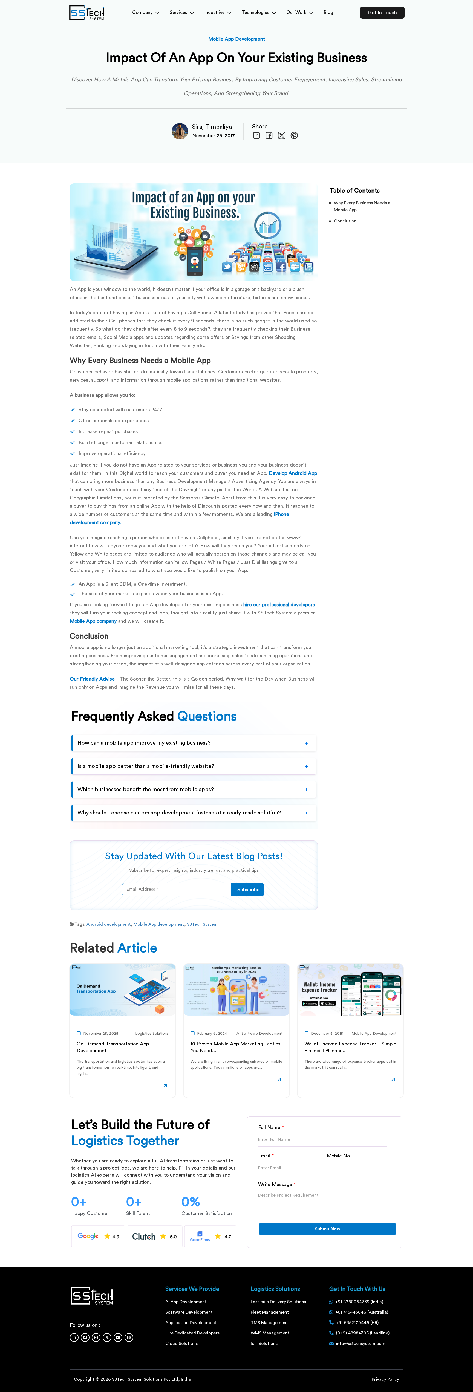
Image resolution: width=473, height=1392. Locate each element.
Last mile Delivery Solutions (278, 1302)
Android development (108, 924)
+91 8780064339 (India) (359, 1302)
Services (178, 12)
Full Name (271, 1127)
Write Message (277, 1184)
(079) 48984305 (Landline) (363, 1333)
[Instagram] (96, 1337)
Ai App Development (186, 1302)
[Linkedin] (74, 1337)
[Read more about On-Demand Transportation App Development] (165, 1086)
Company (142, 12)
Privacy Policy (385, 1379)
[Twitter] (107, 1337)
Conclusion (345, 221)
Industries (214, 12)
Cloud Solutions (181, 1343)
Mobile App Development (236, 38)
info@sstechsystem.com (360, 1343)
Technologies (255, 12)
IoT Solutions (264, 1343)
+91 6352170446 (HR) (357, 1322)
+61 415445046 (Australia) (361, 1312)
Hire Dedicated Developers (192, 1333)
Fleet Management (270, 1312)
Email (266, 1156)
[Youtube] (118, 1337)
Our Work (296, 12)
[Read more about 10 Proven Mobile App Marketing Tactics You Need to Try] (279, 1080)
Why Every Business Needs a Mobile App (362, 206)
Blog (328, 12)
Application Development (191, 1322)
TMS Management (269, 1322)
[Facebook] (85, 1337)
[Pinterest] (129, 1337)
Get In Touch (382, 12)
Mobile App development (159, 924)
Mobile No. (339, 1155)
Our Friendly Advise (92, 678)
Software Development (189, 1312)
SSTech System (202, 924)
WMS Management (270, 1333)
